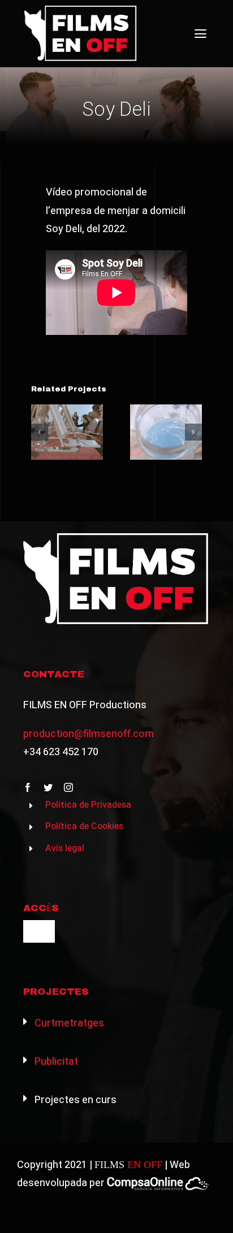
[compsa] (158, 1181)
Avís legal (64, 848)
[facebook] (27, 787)
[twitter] (48, 787)
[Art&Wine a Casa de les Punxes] (67, 431)
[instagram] (68, 787)
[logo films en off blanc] (80, 10)
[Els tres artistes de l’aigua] (166, 431)
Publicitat (55, 1061)
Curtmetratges (68, 1023)
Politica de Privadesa (88, 805)
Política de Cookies (84, 826)
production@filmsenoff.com (88, 734)
